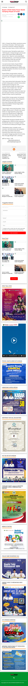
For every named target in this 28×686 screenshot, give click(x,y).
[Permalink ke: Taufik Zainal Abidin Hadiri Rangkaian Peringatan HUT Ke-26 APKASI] (20, 179)
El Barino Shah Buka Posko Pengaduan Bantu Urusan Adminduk (19, 196)
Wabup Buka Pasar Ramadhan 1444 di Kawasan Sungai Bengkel (21, 155)
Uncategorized (5, 16)
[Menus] (2, 1)
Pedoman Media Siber (11, 683)
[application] (14, 340)
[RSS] (14, 149)
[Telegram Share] (24, 14)
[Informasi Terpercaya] (14, 1)
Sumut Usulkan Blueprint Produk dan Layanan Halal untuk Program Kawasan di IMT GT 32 (7, 196)
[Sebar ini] (19, 14)
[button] (14, 340)
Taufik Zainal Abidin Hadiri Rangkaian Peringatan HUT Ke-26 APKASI (20, 184)
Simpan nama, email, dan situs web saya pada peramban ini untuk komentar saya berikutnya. (13, 229)
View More (14, 278)
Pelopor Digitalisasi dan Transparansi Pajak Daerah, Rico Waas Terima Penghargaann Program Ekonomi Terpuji (6, 173)
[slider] (13, 355)
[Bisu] (21, 356)
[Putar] (4, 356)
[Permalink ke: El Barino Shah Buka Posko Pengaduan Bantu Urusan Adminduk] (20, 190)
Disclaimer (20, 683)
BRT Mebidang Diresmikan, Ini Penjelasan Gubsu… (6, 184)
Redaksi (3, 683)
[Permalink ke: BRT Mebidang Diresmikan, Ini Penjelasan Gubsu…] (7, 179)
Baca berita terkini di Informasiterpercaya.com (14, 141)
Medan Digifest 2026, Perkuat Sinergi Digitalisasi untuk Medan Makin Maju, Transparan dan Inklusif (20, 173)
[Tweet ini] (21, 14)
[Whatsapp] (19, 17)
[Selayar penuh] (24, 356)
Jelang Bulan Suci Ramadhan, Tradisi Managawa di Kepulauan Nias (6, 155)
